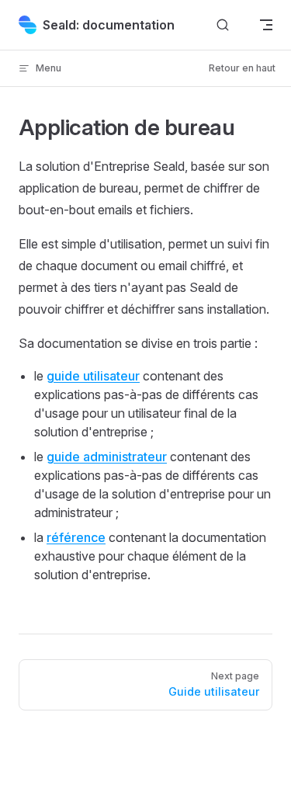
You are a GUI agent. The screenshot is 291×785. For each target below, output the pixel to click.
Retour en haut (242, 68)
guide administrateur (107, 456)
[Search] (222, 25)
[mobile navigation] (266, 25)
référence (76, 537)
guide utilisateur (93, 376)
